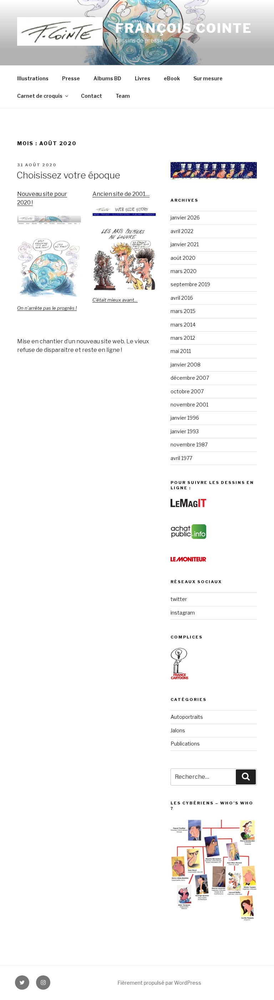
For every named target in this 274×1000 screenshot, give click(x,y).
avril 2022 (182, 231)
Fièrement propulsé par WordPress (159, 983)
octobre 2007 (187, 391)
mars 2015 (183, 311)
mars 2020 (184, 271)
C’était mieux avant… (115, 300)
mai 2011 (181, 351)
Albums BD (107, 78)
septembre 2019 (190, 284)
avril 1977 (181, 458)
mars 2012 (183, 338)
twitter (179, 599)
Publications (185, 744)
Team (123, 96)
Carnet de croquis (39, 96)
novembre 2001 (189, 404)
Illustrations (33, 78)
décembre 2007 (190, 378)
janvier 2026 (185, 217)
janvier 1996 (185, 418)
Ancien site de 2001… (120, 194)
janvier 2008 (186, 365)
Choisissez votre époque (68, 175)
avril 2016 (182, 298)
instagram (183, 613)
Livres (142, 78)
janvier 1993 (185, 431)
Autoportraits (187, 717)
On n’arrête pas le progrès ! (47, 308)
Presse (71, 78)
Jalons (178, 730)
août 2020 (183, 258)
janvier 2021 (185, 244)
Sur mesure (208, 78)
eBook (172, 78)
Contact (91, 96)
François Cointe (183, 28)
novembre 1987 (189, 444)
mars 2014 (183, 325)
